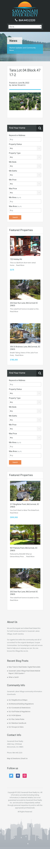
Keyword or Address (17, 135)
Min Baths (13, 171)
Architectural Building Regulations (21, 704)
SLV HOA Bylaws (15, 715)
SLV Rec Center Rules (16, 719)
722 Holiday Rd (16, 259)
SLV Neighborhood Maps (18, 700)
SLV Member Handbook (17, 723)
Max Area (15, 206)
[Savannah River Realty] (25, 9)
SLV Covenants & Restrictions (19, 708)
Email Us (24, 758)
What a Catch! (14, 677)
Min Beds (12, 162)
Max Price (13, 189)
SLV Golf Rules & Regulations (19, 711)
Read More (20, 265)
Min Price (12, 180)
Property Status (15, 144)
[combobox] (25, 148)
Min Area (15, 197)
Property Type (15, 153)
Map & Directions (13, 758)
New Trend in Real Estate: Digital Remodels (24, 667)
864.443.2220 (27, 20)
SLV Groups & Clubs (16, 727)
